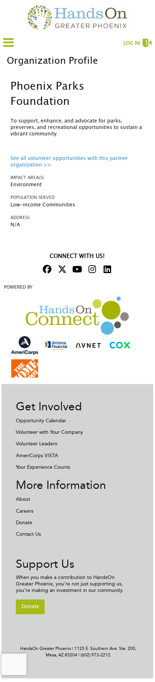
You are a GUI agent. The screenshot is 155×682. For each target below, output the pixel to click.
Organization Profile (52, 61)
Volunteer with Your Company (49, 432)
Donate (24, 523)
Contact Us (28, 534)
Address (19, 217)
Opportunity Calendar (41, 421)
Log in (131, 43)
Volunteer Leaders (36, 444)
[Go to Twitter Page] (61, 269)
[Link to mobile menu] (8, 46)
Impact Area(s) (27, 177)
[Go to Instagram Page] (91, 269)
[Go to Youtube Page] (76, 269)
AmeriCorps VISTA (37, 456)
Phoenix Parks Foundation (47, 94)
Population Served (32, 197)
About (23, 499)
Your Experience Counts (43, 467)
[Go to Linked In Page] (106, 269)
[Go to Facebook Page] (46, 269)
